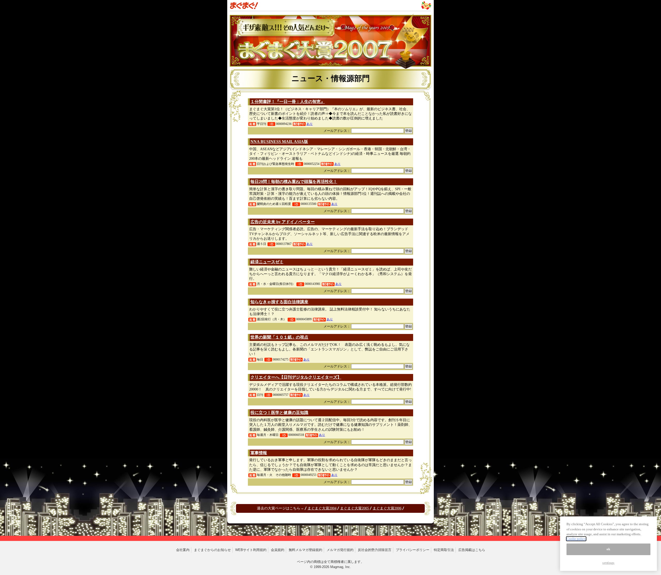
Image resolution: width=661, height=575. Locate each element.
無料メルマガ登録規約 (305, 550)
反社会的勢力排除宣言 (374, 550)
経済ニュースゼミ (267, 262)
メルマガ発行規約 (340, 550)
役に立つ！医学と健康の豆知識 (279, 412)
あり (309, 124)
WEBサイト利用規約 (250, 550)
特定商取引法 (444, 550)
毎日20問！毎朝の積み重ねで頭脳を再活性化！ (293, 181)
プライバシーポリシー (412, 550)
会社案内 (183, 550)
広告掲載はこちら (471, 550)
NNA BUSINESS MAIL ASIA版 (279, 141)
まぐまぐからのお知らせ (212, 550)
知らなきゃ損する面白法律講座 (279, 302)
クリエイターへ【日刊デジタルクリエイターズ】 (295, 377)
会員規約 (277, 550)
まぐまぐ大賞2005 (354, 508)
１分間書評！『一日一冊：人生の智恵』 (287, 101)
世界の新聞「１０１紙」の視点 (279, 337)
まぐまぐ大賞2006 (387, 508)
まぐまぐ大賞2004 (322, 508)
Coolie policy (576, 539)
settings (608, 563)
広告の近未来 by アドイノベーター (282, 222)
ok (608, 549)
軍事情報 (258, 453)
